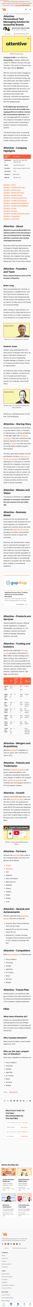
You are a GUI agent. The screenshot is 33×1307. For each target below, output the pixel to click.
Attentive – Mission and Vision (13, 192)
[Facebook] (5, 1244)
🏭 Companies (13, 1092)
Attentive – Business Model (12, 195)
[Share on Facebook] (11, 1100)
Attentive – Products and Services (15, 198)
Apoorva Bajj (25, 28)
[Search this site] (26, 9)
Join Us (9, 33)
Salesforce (9, 869)
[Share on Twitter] (8, 1100)
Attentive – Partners (10, 211)
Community (5, 1267)
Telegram (18, 1305)
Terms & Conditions (7, 1276)
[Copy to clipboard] (27, 1100)
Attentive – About (9, 185)
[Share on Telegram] (17, 1100)
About (3, 1255)
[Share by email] (23, 1100)
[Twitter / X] (2, 1244)
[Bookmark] (30, 1100)
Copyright (4, 1279)
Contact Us (5, 1258)
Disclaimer (4, 1282)
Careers (4, 1261)
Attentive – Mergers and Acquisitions (16, 203)
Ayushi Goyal (16, 28)
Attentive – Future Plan (11, 219)
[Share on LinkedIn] (14, 1100)
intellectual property (18, 770)
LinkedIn (11, 1305)
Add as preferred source (22, 33)
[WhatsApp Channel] (20, 1244)
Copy (24, 1305)
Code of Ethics (6, 1295)
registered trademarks (15, 780)
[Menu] (30, 9)
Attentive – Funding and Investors (15, 200)
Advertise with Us (7, 1264)
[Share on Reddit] (20, 1100)
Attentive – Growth (10, 208)
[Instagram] (11, 1244)
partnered (16, 855)
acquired (13, 750)
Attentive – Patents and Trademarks (15, 206)
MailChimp (16, 529)
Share (30, 1305)
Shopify (8, 865)
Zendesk (25, 529)
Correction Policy (6, 1288)
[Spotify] (17, 1244)
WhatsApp (4, 1305)
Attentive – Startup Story (12, 190)
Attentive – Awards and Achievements (16, 213)
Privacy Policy (6, 1274)
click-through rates (16, 799)
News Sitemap (6, 1300)
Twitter (13, 443)
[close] (31, 3)
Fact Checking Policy (8, 1297)
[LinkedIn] (8, 1244)
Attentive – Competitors (11, 216)
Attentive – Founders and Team (14, 187)
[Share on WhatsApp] (4, 1100)
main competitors (14, 954)
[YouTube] (14, 1244)
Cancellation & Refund (8, 1285)
